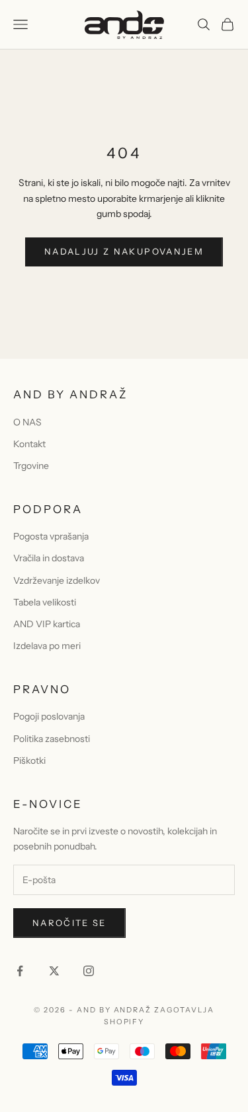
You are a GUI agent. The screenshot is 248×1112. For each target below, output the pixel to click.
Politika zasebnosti (51, 739)
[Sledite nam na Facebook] (19, 970)
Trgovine (31, 466)
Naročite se (69, 922)
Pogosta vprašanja (51, 536)
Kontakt (29, 444)
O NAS (27, 422)
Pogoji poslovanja (49, 716)
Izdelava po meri (47, 646)
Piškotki (29, 760)
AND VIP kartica (46, 624)
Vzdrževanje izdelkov (56, 580)
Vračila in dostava (48, 558)
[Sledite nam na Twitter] (54, 970)
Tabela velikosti (44, 602)
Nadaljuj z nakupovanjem (124, 251)
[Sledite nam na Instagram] (88, 970)
